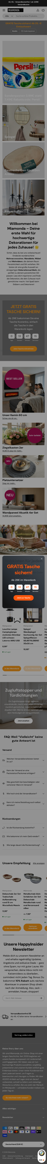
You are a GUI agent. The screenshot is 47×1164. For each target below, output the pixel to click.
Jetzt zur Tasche (23, 598)
